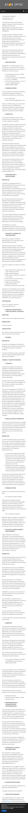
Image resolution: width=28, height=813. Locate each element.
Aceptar (4, 810)
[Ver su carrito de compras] (23, 11)
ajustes (11, 808)
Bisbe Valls (8, 801)
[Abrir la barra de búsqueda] (26, 11)
